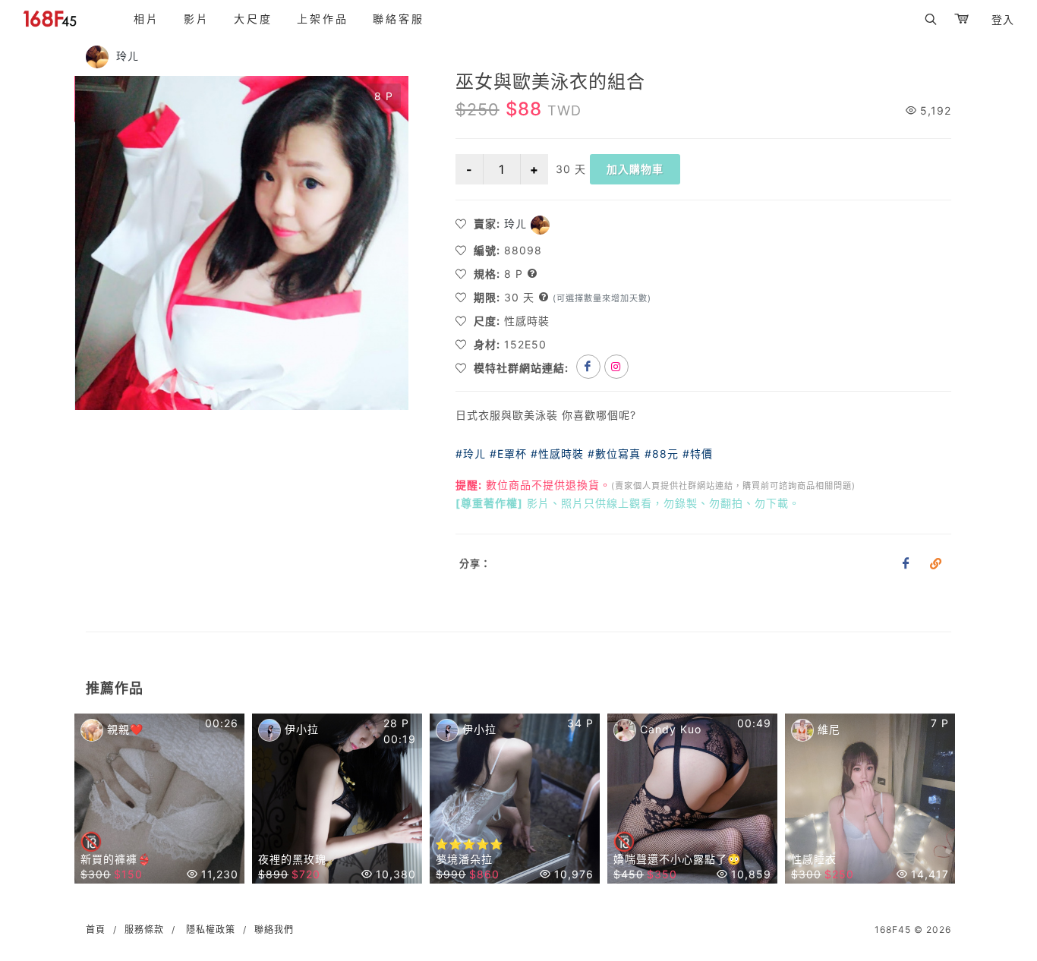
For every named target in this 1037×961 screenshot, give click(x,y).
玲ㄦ (125, 55)
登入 (1002, 19)
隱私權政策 (210, 929)
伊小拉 (300, 729)
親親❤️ (123, 729)
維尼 (827, 729)
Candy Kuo (668, 729)
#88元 (662, 453)
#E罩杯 (508, 453)
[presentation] (60, 802)
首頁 (96, 929)
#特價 (697, 453)
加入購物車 (635, 168)
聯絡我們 (274, 929)
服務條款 (144, 929)
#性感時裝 (557, 453)
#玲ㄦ (470, 453)
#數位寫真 (614, 453)
